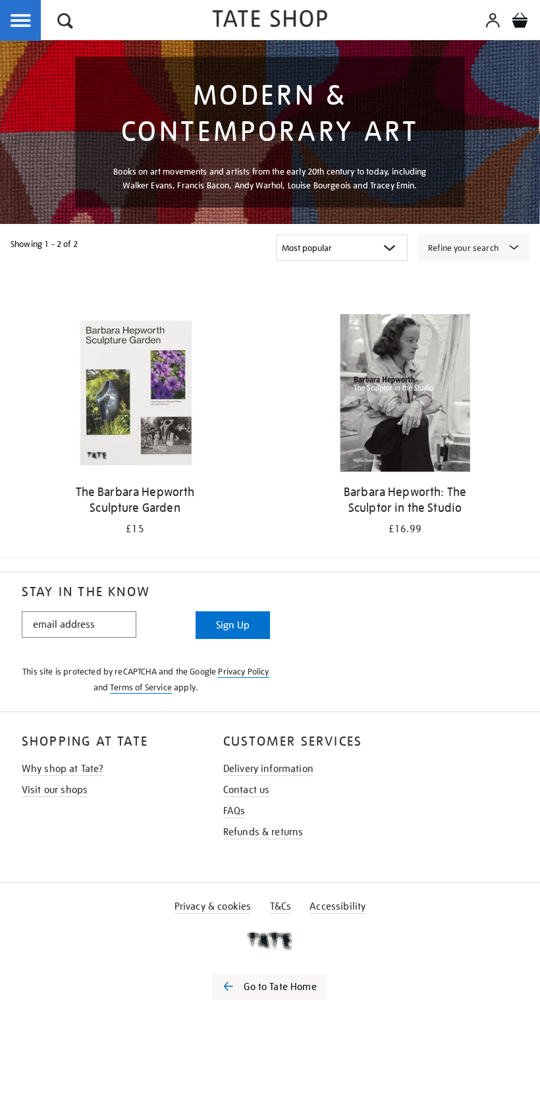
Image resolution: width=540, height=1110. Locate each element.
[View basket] (519, 22)
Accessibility (337, 906)
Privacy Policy (243, 671)
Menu (21, 21)
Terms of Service (141, 687)
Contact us (246, 789)
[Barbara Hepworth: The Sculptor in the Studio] (405, 395)
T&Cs (281, 906)
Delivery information (268, 768)
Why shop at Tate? (63, 768)
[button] (65, 22)
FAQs (234, 811)
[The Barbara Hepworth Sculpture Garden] (135, 395)
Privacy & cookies (213, 906)
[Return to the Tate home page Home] (270, 21)
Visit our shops (55, 789)
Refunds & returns (263, 832)
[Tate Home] (270, 941)
